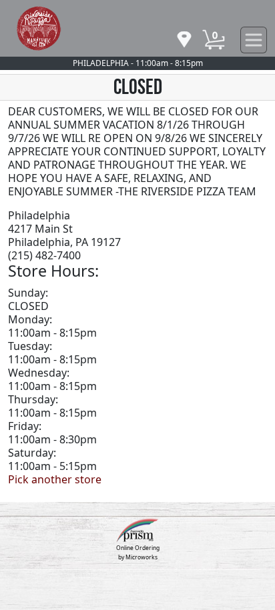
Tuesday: (30, 346)
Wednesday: (38, 372)
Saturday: (32, 452)
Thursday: (33, 399)
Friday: (24, 426)
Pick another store (54, 479)
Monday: (30, 319)
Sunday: (28, 292)
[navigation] (184, 40)
